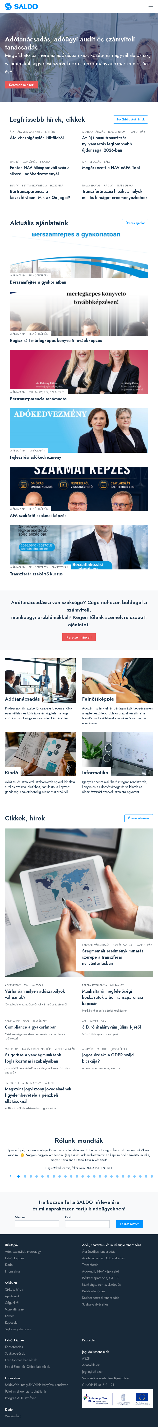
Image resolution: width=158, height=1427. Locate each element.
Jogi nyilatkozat (92, 1371)
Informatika (12, 1271)
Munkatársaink (14, 1309)
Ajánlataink (12, 1296)
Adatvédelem (91, 1365)
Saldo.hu (11, 1283)
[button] (18, 1176)
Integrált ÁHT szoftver (20, 1398)
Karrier (9, 1316)
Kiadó (9, 1264)
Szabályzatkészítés (95, 1304)
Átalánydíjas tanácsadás (98, 1251)
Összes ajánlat (135, 223)
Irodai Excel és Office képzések (27, 1366)
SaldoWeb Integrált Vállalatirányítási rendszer (36, 1384)
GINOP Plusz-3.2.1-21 (98, 1384)
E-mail (68, 1217)
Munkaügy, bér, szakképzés (101, 1284)
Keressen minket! (21, 84)
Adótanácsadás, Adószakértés (103, 1258)
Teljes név (20, 1217)
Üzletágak (11, 1245)
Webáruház (13, 1416)
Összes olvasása (139, 818)
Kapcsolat (11, 1322)
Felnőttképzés (14, 1258)
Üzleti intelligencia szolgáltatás (25, 1391)
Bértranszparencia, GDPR (100, 1278)
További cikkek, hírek (131, 119)
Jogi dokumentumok (95, 1351)
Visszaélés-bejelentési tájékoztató (105, 1378)
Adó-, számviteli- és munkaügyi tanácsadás (111, 1245)
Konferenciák (14, 1347)
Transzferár (90, 1264)
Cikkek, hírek (14, 1289)
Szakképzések (15, 1353)
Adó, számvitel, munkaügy (23, 1251)
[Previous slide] (10, 1176)
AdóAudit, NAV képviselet (100, 1271)
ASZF (86, 1358)
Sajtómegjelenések (18, 1329)
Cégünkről (12, 1302)
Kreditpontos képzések (21, 1360)
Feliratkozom (129, 1224)
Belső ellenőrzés (93, 1291)
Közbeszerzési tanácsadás (100, 1297)
